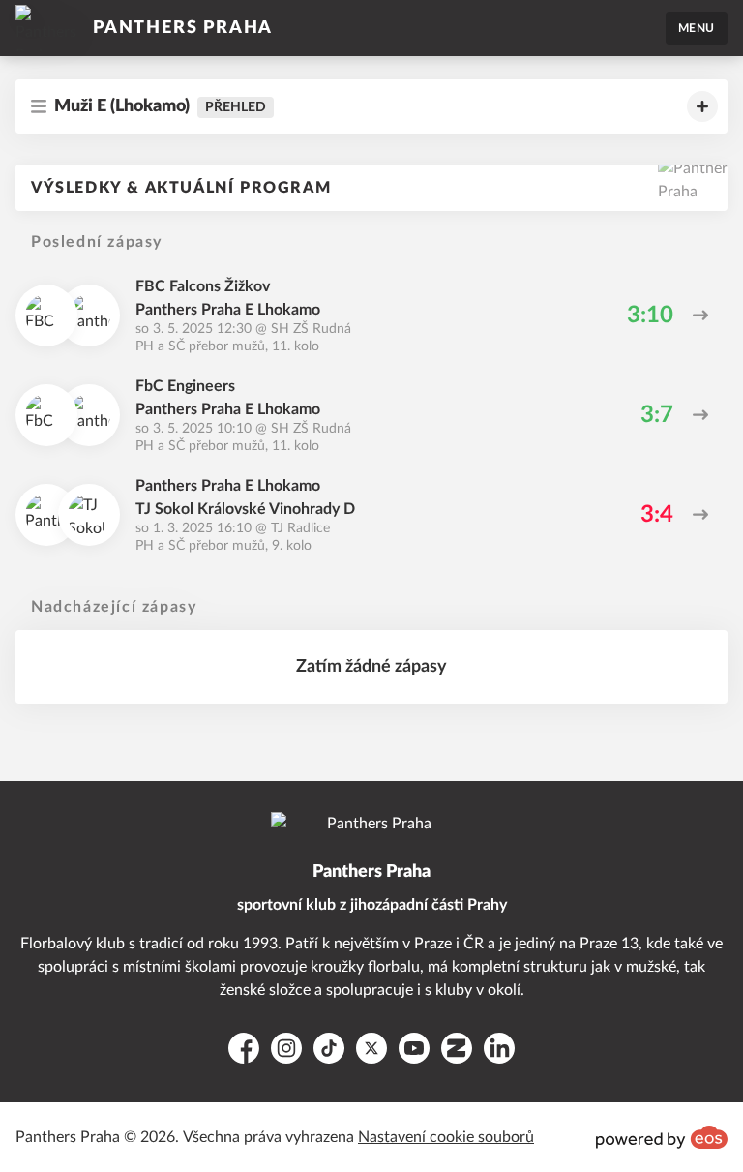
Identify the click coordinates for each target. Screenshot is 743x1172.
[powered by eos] (662, 1137)
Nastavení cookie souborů (446, 1137)
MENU (696, 28)
